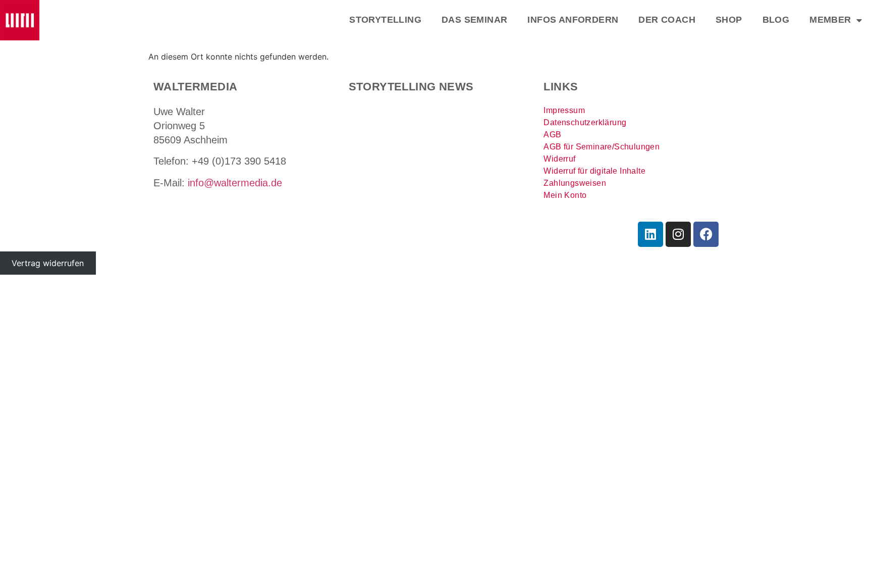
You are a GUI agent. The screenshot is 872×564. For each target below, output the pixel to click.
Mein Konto (564, 195)
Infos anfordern (572, 20)
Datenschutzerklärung (584, 122)
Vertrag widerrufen (48, 263)
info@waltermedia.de (235, 182)
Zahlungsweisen (574, 183)
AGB (552, 134)
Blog (776, 20)
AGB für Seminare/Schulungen (601, 146)
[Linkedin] (650, 234)
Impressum (564, 110)
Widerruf (559, 159)
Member (830, 20)
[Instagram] (678, 234)
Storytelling (385, 20)
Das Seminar (474, 20)
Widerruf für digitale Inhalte (594, 171)
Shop (729, 20)
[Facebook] (706, 234)
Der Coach (666, 20)
